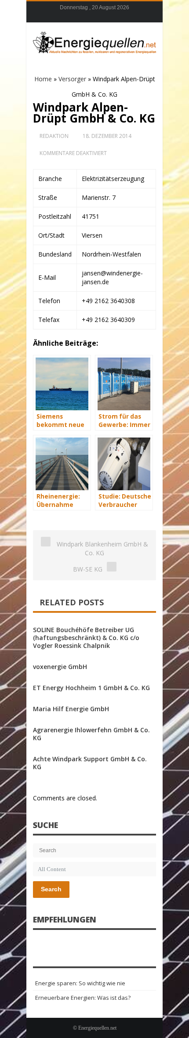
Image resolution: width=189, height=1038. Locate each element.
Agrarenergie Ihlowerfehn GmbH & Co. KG (91, 734)
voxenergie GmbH (60, 666)
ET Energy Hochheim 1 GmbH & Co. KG (91, 688)
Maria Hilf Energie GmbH (71, 709)
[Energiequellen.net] (94, 41)
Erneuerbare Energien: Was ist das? (83, 998)
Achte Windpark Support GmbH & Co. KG (90, 763)
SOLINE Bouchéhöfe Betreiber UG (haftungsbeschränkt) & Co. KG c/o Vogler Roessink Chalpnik (86, 638)
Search (51, 889)
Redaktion (54, 136)
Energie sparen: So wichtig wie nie (80, 983)
